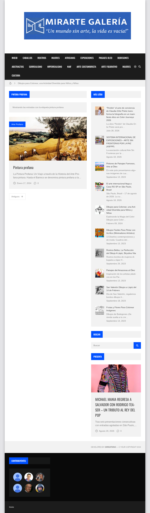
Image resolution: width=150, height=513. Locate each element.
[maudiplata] (39, 488)
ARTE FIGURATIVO (109, 66)
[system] (135, 66)
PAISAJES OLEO (105, 58)
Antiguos (15, 196)
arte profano (17, 124)
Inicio (11, 507)
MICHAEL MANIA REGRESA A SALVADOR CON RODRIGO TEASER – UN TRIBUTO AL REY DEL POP (115, 407)
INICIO (14, 58)
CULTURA (16, 75)
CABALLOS (27, 58)
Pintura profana (23, 167)
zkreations (110, 447)
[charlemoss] (28, 488)
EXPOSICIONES (87, 58)
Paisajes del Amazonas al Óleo (120, 270)
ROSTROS (42, 58)
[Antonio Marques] (17, 477)
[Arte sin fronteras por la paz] (28, 477)
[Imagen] (48, 139)
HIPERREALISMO (54, 66)
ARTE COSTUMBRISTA (86, 66)
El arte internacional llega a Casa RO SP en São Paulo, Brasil (119, 186)
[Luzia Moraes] (39, 477)
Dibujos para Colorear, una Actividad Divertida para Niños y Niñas (48, 83)
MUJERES (55, 58)
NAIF (69, 66)
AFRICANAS (70, 58)
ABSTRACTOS (18, 66)
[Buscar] (139, 66)
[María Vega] (17, 488)
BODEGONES (123, 58)
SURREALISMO (35, 66)
